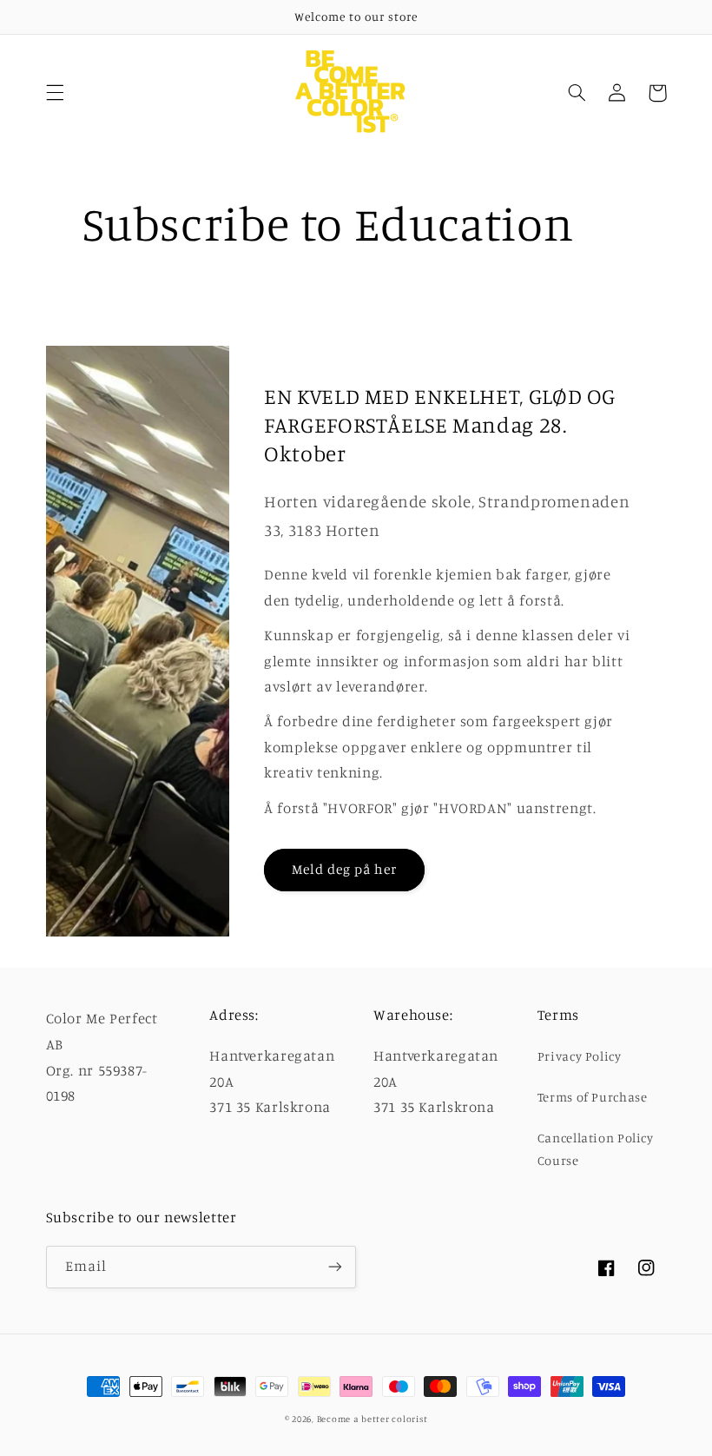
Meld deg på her (345, 869)
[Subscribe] (335, 1267)
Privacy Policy (579, 1056)
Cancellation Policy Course (595, 1149)
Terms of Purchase (592, 1096)
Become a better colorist (372, 1418)
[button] (55, 93)
